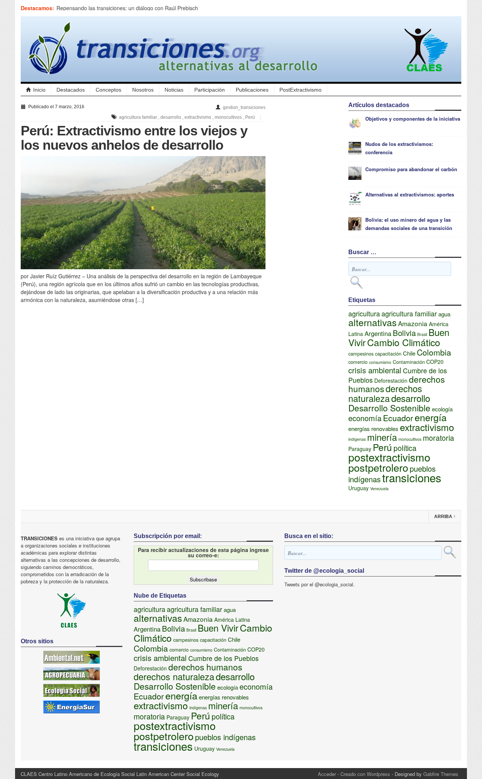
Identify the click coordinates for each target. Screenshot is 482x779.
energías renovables (373, 428)
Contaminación (409, 362)
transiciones (411, 477)
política (405, 448)
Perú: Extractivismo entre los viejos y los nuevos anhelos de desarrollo (134, 138)
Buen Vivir (218, 627)
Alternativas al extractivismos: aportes (409, 194)
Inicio (39, 90)
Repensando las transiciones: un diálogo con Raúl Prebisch (127, 8)
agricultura (364, 313)
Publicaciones (252, 90)
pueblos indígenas (225, 736)
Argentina (378, 333)
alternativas (372, 322)
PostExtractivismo (300, 90)
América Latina (232, 619)
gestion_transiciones (244, 107)
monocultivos (228, 117)
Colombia (434, 352)
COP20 (435, 361)
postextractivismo (389, 457)
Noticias (174, 90)
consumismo (380, 362)
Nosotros (143, 90)
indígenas (357, 439)
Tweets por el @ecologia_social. (319, 584)
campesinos (361, 353)
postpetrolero (378, 467)
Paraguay (359, 448)
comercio (358, 362)
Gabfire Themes (440, 773)
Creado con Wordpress (365, 773)
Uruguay (358, 488)
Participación (209, 90)
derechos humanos (205, 667)
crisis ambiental (374, 370)
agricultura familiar (138, 117)
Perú (250, 117)
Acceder (327, 773)
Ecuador (398, 417)
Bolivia (404, 332)
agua (444, 314)
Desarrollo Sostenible (389, 408)
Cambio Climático (403, 342)
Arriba (445, 516)
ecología (442, 409)
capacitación (388, 353)
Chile (409, 353)
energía (431, 417)
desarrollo (170, 117)
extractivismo (198, 117)
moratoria (438, 437)
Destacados (70, 90)
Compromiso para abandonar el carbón (411, 169)
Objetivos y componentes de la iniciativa (412, 118)
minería (382, 436)
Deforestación (390, 380)
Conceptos (108, 90)
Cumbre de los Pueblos (223, 658)
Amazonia (412, 323)
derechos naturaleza (385, 393)
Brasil (422, 334)
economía (364, 418)
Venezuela (379, 488)
